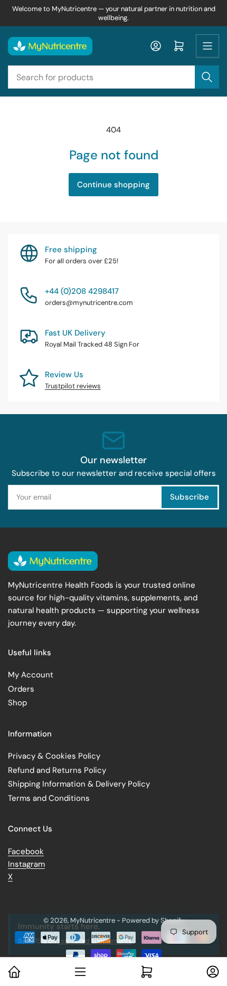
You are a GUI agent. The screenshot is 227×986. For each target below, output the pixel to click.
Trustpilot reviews (73, 385)
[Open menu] (207, 46)
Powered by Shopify (153, 920)
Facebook (26, 851)
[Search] (207, 77)
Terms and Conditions (49, 798)
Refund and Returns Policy (57, 770)
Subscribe (189, 497)
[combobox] (113, 77)
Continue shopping (113, 184)
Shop (17, 702)
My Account (30, 674)
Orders (21, 689)
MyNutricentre (92, 920)
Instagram (26, 864)
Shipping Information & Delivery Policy (79, 784)
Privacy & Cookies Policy (54, 756)
